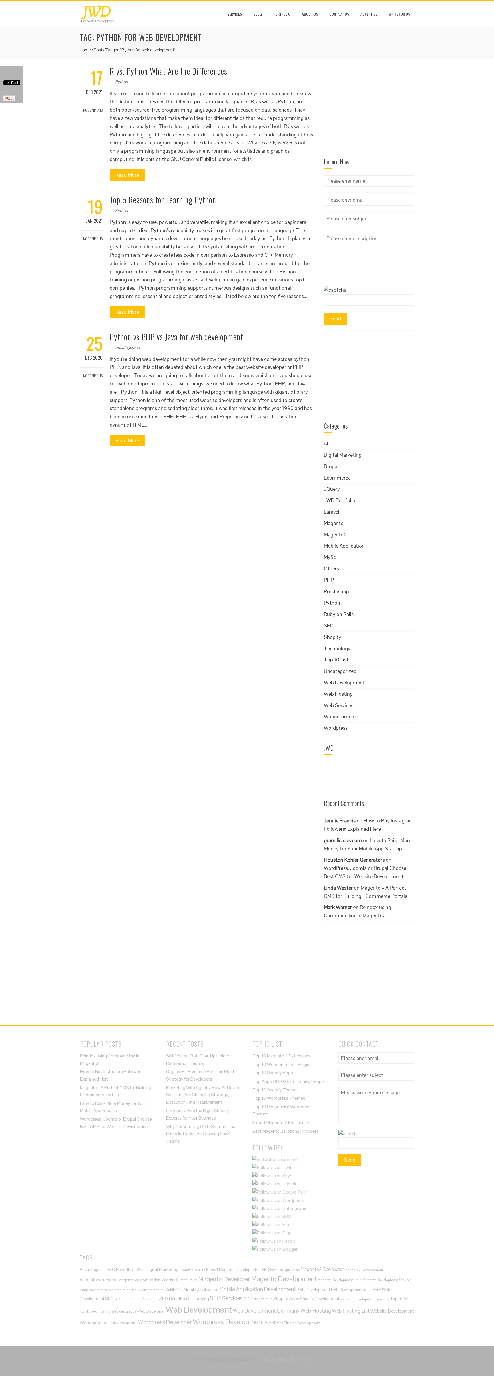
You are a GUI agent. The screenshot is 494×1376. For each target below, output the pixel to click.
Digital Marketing (343, 455)
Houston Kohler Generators (354, 859)
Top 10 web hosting (95, 1311)
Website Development (392, 1311)
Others (331, 568)
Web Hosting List (351, 1310)
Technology (337, 648)
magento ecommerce (97, 1290)
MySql (331, 557)
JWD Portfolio (339, 500)
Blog (257, 14)
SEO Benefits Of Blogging (184, 1299)
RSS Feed (300, 1359)
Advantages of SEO (97, 1269)
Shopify (332, 637)
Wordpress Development (228, 1321)
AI (326, 443)
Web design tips (123, 1311)
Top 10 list (399, 1298)
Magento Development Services (386, 1280)
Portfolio (281, 14)
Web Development (344, 682)
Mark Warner (338, 907)
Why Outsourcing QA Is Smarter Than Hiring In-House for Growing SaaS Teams (202, 1134)
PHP (329, 580)
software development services (364, 1299)
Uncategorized (127, 347)
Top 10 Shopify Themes (275, 1090)
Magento (334, 523)
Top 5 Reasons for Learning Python (163, 200)
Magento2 (335, 534)
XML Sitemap (273, 1359)
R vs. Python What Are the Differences (168, 71)
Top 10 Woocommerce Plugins (282, 1064)
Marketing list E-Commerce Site (139, 1290)
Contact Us (339, 14)
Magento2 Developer (322, 1269)
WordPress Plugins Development (292, 1323)
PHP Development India (351, 1289)
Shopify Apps (286, 1299)
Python (121, 81)
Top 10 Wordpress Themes (278, 1098)
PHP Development (313, 1289)
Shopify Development (319, 1298)
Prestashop (336, 591)
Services (234, 14)
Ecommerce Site (192, 1270)
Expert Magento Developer (230, 1269)
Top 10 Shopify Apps (272, 1073)
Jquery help (292, 1270)
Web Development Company (266, 1310)
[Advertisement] (369, 112)
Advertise (368, 14)
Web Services (338, 705)
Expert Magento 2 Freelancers (281, 1123)
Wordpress (336, 728)
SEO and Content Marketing (136, 1299)
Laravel (331, 511)
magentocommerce (98, 1280)
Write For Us (399, 14)
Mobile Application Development (257, 1289)
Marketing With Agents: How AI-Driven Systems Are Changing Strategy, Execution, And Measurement (202, 1095)
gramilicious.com (343, 840)
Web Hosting (338, 694)
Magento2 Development (364, 1270)
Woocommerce (341, 716)
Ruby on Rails (339, 614)
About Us (310, 14)
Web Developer (151, 1311)
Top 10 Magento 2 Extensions (281, 1056)
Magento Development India (340, 1280)
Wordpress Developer (165, 1322)
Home (85, 50)
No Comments (93, 110)
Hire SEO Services (269, 1269)
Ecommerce (337, 477)
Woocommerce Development (108, 1323)
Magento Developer (224, 1279)
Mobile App (174, 1289)
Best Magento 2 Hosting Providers (285, 1131)
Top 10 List (336, 659)
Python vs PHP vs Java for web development (176, 337)
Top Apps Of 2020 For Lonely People (288, 1081)
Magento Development (284, 1278)
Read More (127, 175)
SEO (329, 625)
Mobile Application (344, 545)
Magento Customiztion (179, 1280)
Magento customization (139, 1279)
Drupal (331, 466)
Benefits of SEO (130, 1269)
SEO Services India (257, 1299)
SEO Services (226, 1298)
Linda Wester (338, 887)
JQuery (332, 489)
